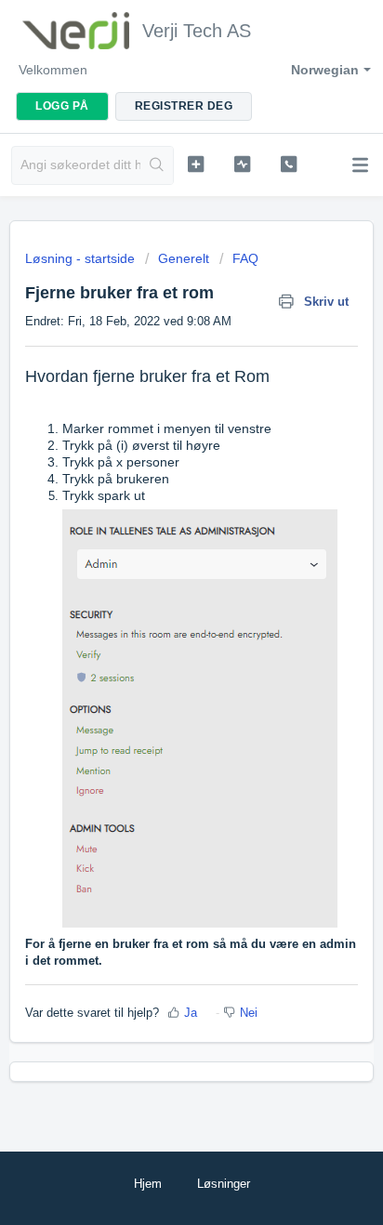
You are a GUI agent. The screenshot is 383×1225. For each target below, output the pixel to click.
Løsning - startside (82, 258)
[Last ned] (157, 604)
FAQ (245, 258)
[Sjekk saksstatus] (242, 163)
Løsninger (223, 1184)
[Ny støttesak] (196, 163)
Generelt (183, 258)
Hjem (148, 1184)
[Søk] (156, 165)
